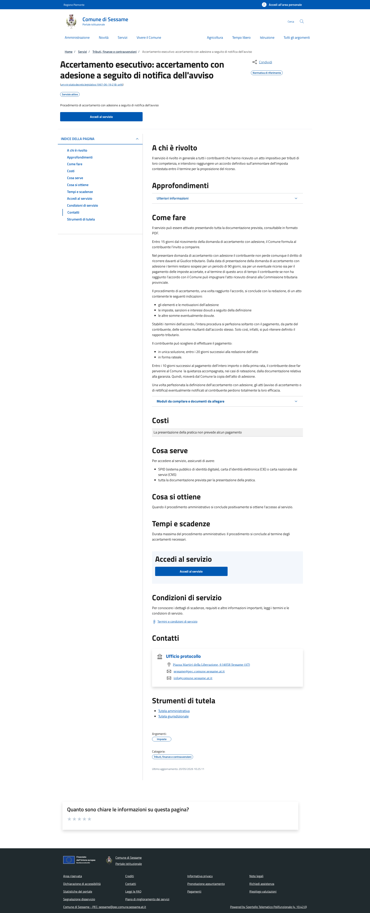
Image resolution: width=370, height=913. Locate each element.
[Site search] (301, 21)
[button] (281, 4)
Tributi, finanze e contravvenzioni (114, 51)
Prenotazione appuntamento (206, 883)
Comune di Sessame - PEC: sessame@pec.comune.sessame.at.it (104, 907)
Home (68, 51)
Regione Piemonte (74, 5)
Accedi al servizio (101, 116)
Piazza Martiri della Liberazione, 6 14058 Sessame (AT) (211, 665)
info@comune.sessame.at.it (193, 678)
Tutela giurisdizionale (173, 716)
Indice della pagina (77, 138)
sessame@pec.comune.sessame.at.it (199, 671)
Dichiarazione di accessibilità (82, 883)
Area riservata (72, 876)
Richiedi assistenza (261, 883)
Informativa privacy (200, 876)
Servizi (82, 51)
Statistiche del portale (77, 891)
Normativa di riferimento (267, 72)
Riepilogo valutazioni (263, 891)
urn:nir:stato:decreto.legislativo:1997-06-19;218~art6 (92, 84)
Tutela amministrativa (174, 710)
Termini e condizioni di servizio (177, 621)
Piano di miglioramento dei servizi (147, 899)
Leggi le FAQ (133, 891)
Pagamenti (194, 891)
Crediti (129, 876)
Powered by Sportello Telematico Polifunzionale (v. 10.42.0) (268, 907)
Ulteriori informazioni (172, 198)
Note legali (256, 876)
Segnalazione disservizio (79, 899)
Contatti (130, 883)
